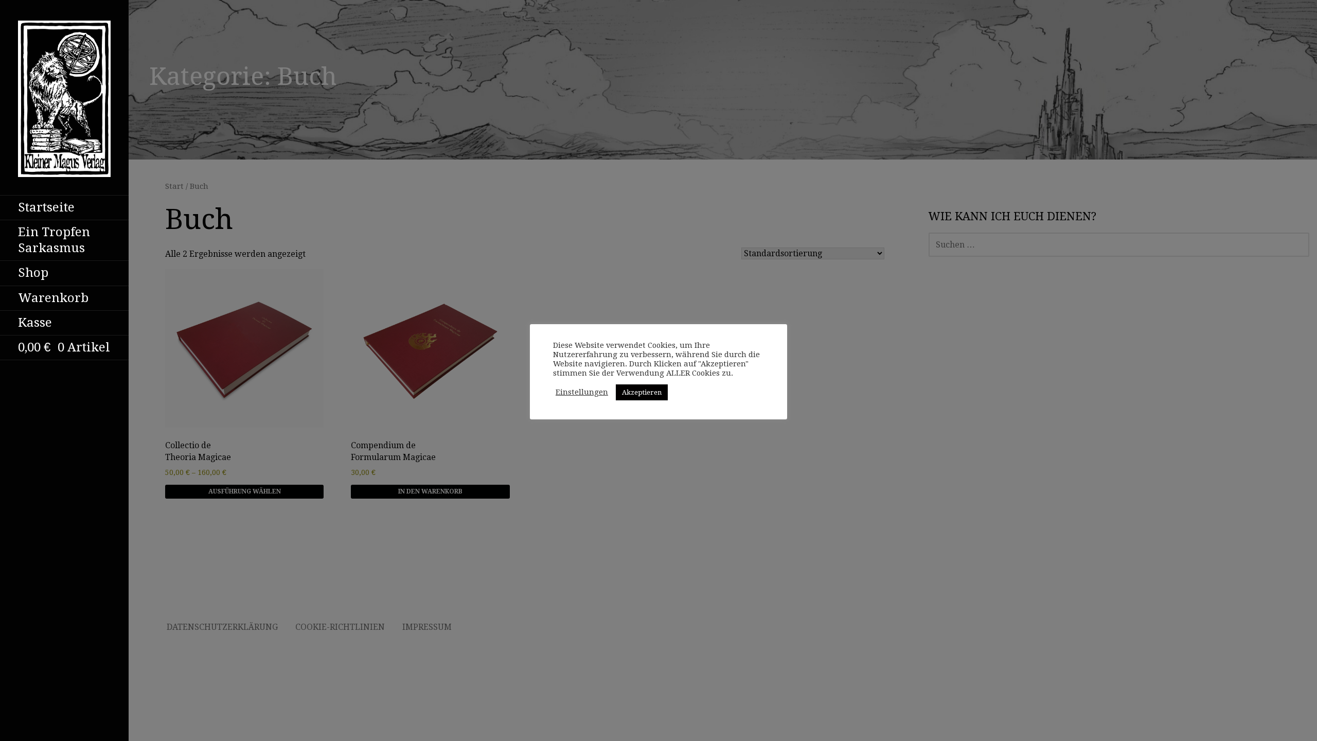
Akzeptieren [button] (642, 392)
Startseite (46, 207)
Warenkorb (53, 298)
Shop (33, 273)
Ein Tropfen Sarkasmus (54, 240)
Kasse (35, 322)
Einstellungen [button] (582, 392)
